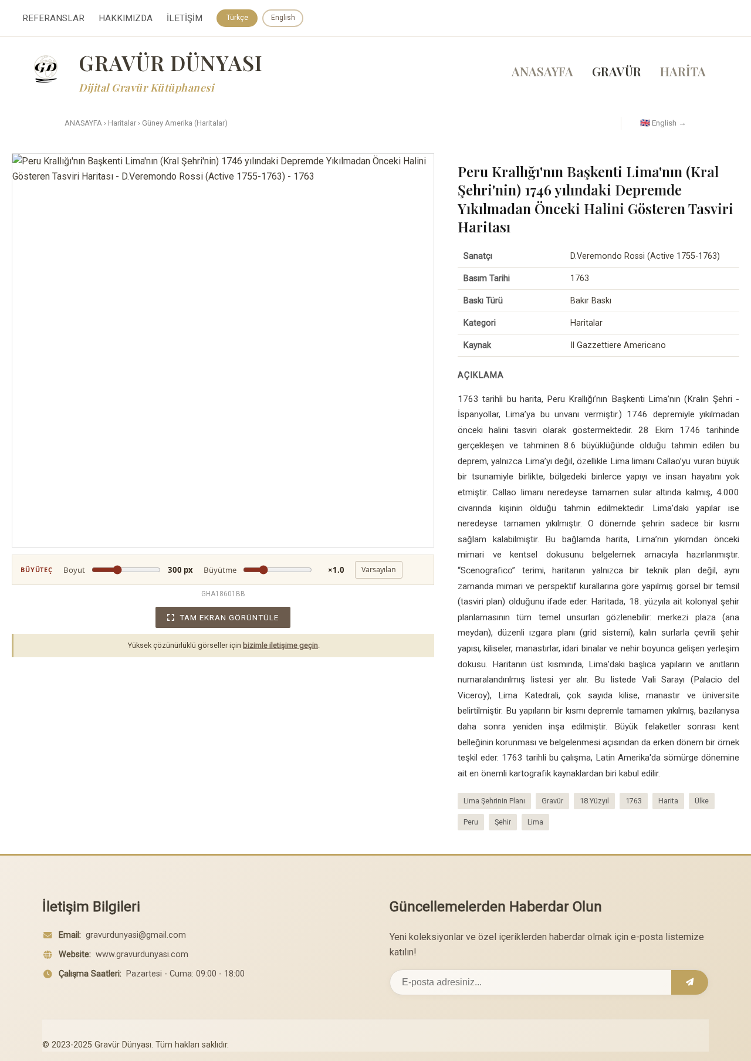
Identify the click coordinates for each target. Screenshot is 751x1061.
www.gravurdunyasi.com (142, 954)
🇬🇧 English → (663, 122)
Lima (535, 821)
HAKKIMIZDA (126, 18)
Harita (668, 800)
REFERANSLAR (53, 18)
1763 (633, 800)
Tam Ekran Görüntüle (229, 617)
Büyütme (274, 570)
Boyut (128, 570)
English (283, 17)
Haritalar (122, 123)
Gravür (552, 800)
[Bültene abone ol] (689, 982)
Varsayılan (378, 570)
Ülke (702, 800)
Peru (471, 821)
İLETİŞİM (184, 18)
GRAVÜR (616, 71)
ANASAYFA (542, 71)
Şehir (503, 821)
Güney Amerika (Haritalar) (185, 123)
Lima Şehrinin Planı (494, 800)
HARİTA (683, 71)
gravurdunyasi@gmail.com (136, 935)
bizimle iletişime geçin (280, 645)
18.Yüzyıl (594, 800)
